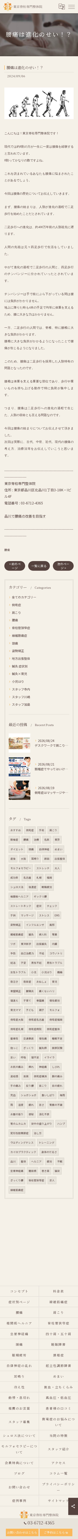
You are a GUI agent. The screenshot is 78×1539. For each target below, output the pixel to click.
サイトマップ (59, 1500)
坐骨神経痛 (16, 1171)
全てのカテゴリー (24, 597)
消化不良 (44, 1114)
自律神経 (44, 849)
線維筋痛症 (19, 635)
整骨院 (14, 1038)
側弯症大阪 (16, 1019)
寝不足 (35, 1057)
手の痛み (15, 1085)
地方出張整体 (21, 658)
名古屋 (27, 877)
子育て (27, 1000)
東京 (57, 839)
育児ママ (15, 1010)
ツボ (13, 944)
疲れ (31, 1104)
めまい (58, 849)
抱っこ (14, 1048)
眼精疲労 (47, 887)
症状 (39, 906)
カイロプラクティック (23, 1152)
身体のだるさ (49, 1152)
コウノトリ (55, 953)
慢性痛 (43, 1038)
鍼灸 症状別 (20, 666)
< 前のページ (15, 566)
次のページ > (63, 566)
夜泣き (14, 981)
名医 (46, 839)
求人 (52, 1180)
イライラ (49, 1057)
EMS (57, 915)
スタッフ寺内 (21, 689)
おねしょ (41, 981)
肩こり (16, 612)
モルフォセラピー (20, 868)
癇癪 (59, 972)
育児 (54, 981)
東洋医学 (26, 944)
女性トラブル (18, 972)
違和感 (14, 1076)
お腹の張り (16, 1114)
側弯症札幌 (16, 1029)
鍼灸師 (43, 1048)
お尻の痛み (16, 1066)
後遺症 (32, 887)
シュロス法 (16, 887)
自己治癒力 (27, 953)
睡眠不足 (57, 1038)
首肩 (26, 1076)
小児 (33, 972)
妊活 (13, 962)
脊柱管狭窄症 (21, 628)
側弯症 (16, 605)
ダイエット (16, 849)
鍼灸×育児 (19, 674)
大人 (57, 868)
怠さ (41, 1104)
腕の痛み (57, 1076)
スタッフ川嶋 (21, 697)
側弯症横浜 (40, 1076)
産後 (13, 858)
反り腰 (30, 1085)
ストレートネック (20, 906)
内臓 (54, 944)
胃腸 (54, 934)
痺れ (31, 1066)
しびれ (56, 1066)
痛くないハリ (47, 991)
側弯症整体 (53, 1029)
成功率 (14, 877)
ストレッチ (42, 868)
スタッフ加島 (21, 704)
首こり (43, 1085)
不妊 (41, 953)
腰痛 (7, 550)
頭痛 (15, 643)
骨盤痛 (40, 1000)
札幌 (39, 877)
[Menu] (71, 6)
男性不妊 (36, 962)
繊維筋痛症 (16, 934)
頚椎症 (14, 839)
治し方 (38, 1133)
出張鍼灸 (41, 944)
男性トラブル (54, 962)
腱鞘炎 (30, 991)
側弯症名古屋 (36, 1019)
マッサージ (27, 915)
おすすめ (15, 830)
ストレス (44, 915)
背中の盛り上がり (41, 1123)
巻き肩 (45, 1171)
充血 (13, 1095)
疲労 (49, 1161)
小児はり (18, 681)
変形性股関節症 (19, 1133)
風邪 (52, 924)
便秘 (31, 1114)
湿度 (20, 1104)
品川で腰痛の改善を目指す (25, 516)
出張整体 (60, 858)
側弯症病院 (35, 1029)
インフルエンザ (35, 924)
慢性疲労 (54, 1000)
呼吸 (23, 1057)
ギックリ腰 (40, 896)
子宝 (23, 962)
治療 (36, 839)
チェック (52, 906)
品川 (13, 1161)
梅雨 (62, 1095)
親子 (41, 1010)
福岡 (49, 877)
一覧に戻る (39, 566)
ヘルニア (36, 1161)
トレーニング (46, 1142)
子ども (30, 1010)
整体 (23, 1161)
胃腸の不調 (55, 1104)
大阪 (23, 858)
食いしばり (48, 1095)
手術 (41, 830)
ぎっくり (28, 1048)
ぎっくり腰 (16, 1180)
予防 (13, 953)
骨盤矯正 (15, 991)
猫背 (57, 1171)
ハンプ (61, 1123)
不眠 (59, 1161)
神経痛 (43, 1066)
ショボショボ (28, 1095)
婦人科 (43, 934)
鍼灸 (31, 934)
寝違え (14, 1000)
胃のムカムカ (18, 1123)
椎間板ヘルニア (19, 896)
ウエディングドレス (22, 1142)
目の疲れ (57, 1085)
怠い (13, 1057)
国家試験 (57, 1048)
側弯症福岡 (55, 1019)
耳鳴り (35, 858)
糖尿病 (32, 1171)
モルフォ (54, 1010)
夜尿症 (27, 981)
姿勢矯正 (18, 651)
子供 (13, 915)
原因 (46, 858)
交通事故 (28, 1038)
